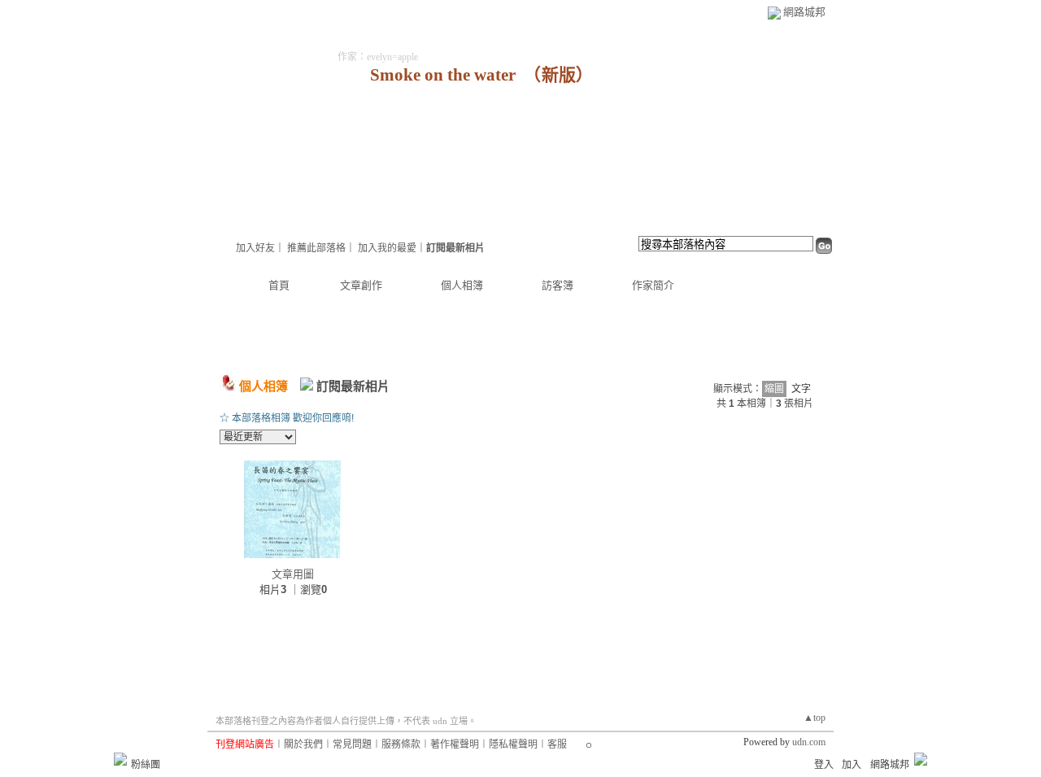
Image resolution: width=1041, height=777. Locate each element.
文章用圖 (293, 574)
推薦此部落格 (316, 248)
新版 (559, 75)
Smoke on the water (443, 75)
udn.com (808, 742)
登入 (824, 764)
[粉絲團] (120, 759)
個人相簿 (462, 285)
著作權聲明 (454, 744)
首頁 (279, 285)
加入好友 (255, 248)
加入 (851, 764)
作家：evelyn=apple (378, 57)
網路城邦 (804, 12)
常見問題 (352, 744)
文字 (801, 389)
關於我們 (303, 744)
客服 (557, 744)
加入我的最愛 (387, 248)
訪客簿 (557, 285)
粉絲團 (145, 764)
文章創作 (361, 285)
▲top (814, 717)
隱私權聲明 (513, 744)
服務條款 (400, 744)
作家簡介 (653, 285)
